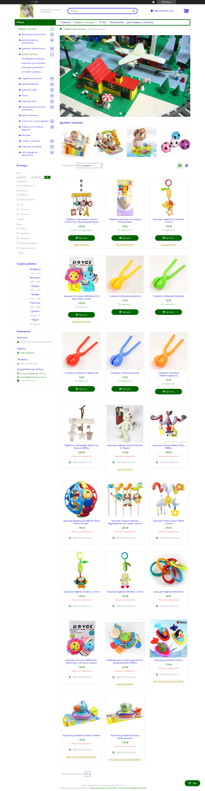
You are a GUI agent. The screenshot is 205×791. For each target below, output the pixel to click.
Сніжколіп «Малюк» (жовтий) (125, 296)
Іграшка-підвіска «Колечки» (169, 592)
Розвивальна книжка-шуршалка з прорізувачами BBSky (125, 661)
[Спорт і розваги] (175, 142)
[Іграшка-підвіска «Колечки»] (168, 570)
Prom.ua (120, 785)
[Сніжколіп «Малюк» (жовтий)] (125, 274)
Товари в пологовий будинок (32, 128)
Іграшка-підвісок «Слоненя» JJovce (168, 220)
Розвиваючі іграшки (33, 59)
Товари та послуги (75, 29)
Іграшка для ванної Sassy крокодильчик (125, 736)
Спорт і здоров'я (31, 141)
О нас (102, 22)
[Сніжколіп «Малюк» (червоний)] (81, 351)
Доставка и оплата (140, 22)
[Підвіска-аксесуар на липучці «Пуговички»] (125, 198)
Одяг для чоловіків (31, 147)
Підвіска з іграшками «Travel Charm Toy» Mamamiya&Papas (81, 220)
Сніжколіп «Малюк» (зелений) (168, 296)
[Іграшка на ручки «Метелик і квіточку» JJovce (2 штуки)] (81, 638)
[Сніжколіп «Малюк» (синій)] (125, 351)
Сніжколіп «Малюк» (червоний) (81, 373)
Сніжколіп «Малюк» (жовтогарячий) (168, 374)
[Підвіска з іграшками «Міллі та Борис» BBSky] (81, 424)
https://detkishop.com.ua (33, 374)
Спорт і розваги (32, 72)
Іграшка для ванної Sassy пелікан (81, 735)
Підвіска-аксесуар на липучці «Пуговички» (125, 220)
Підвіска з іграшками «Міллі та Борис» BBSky (81, 446)
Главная (65, 22)
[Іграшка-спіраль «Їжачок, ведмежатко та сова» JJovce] (125, 499)
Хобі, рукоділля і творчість (30, 153)
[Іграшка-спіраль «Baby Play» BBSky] (168, 424)
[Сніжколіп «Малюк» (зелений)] (168, 274)
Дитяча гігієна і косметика (30, 41)
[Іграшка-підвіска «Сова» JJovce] (81, 570)
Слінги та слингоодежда (35, 121)
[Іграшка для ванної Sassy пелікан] (81, 714)
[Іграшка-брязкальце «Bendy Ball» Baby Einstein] (81, 499)
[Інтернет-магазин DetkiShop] (26, 11)
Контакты (117, 22)
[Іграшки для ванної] (142, 142)
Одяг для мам (29, 101)
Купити (83, 238)
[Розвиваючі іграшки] (75, 142)
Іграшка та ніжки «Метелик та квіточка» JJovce (81, 297)
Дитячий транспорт (33, 48)
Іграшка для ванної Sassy (168, 660)
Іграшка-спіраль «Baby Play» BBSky (168, 446)
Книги (25, 96)
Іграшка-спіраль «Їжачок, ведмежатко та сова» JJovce (125, 522)
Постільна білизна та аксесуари (33, 108)
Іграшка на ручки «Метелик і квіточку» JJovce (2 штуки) (81, 661)
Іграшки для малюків (34, 63)
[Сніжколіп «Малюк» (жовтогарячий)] (168, 351)
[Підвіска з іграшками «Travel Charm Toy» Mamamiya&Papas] (81, 198)
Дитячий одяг (29, 90)
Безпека (26, 135)
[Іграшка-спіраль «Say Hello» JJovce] (168, 499)
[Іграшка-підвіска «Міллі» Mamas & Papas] (125, 424)
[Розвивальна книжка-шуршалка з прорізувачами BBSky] (125, 638)
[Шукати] (134, 11)
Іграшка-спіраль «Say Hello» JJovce (168, 522)
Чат (195, 783)
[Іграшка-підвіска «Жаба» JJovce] (125, 570)
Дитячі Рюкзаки (30, 115)
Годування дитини (32, 78)
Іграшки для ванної (33, 67)
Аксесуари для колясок (34, 34)
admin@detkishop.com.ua (33, 377)
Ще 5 (21, 219)
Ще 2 (21, 253)
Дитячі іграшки (30, 54)
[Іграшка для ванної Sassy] (168, 638)
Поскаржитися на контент (103, 788)
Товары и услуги (83, 22)
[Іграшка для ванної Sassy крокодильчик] (125, 714)
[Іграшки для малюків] (108, 142)
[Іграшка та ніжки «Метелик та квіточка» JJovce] (81, 274)
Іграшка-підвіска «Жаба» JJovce (125, 592)
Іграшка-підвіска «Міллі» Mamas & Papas (125, 446)
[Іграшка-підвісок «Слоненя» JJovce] (168, 198)
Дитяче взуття (30, 84)
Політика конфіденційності (132, 788)
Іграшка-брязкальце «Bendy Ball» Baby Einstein (81, 522)
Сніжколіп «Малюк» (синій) (125, 373)
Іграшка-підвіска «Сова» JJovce (81, 592)
